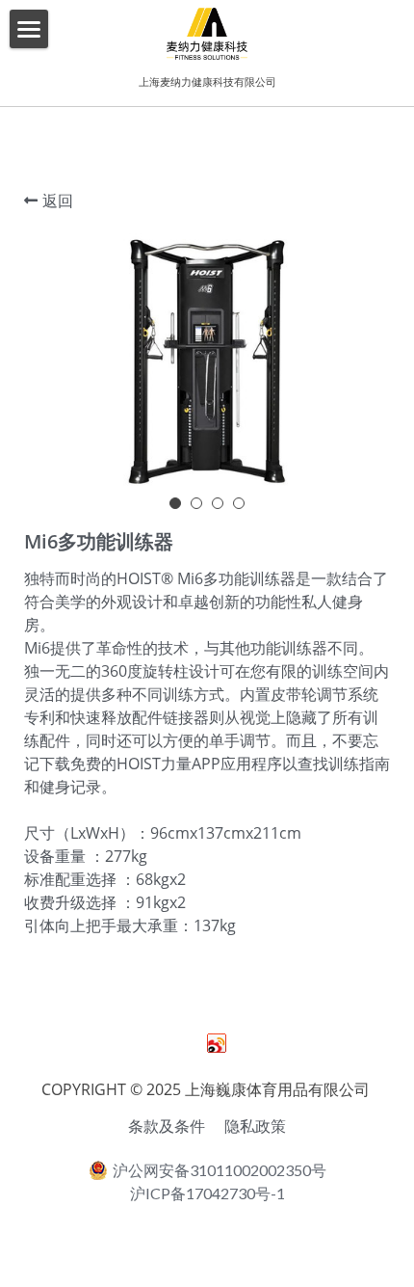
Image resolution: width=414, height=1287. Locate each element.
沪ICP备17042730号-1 (207, 1193)
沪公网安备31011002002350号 (219, 1170)
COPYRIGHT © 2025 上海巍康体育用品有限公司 (207, 1089)
